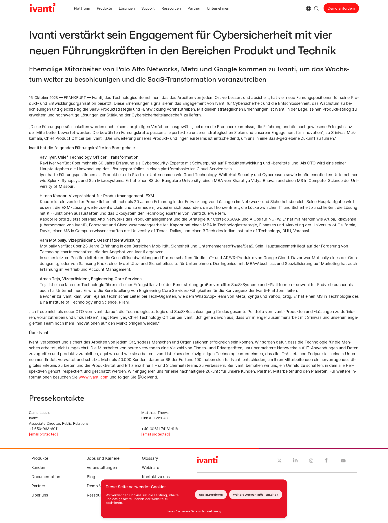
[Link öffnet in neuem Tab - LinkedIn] (295, 461)
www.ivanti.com (93, 377)
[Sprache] (308, 8)
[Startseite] (42, 8)
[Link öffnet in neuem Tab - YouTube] (343, 461)
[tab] (82, 9)
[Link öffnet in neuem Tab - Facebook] (326, 461)
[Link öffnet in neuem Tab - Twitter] (279, 461)
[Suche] (316, 8)
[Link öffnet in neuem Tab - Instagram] (311, 461)
